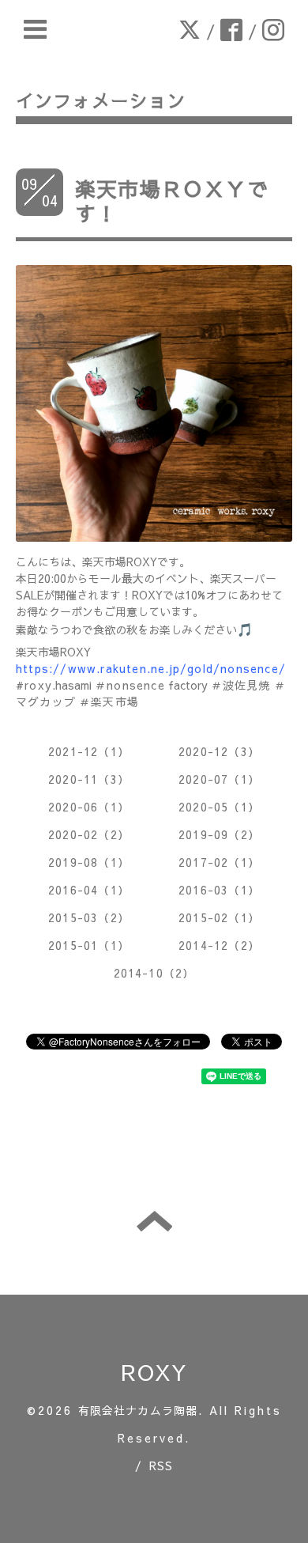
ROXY (154, 1371)
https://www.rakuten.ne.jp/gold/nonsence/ (151, 668)
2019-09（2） (219, 834)
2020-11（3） (89, 779)
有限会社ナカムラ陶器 (138, 1410)
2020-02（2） (89, 834)
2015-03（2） (89, 917)
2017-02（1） (219, 862)
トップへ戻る (154, 1221)
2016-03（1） (219, 890)
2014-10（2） (154, 973)
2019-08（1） (89, 862)
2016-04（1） (89, 890)
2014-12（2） (219, 945)
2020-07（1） (219, 779)
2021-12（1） (89, 751)
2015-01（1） (89, 945)
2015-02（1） (219, 917)
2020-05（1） (219, 807)
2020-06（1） (89, 807)
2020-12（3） (219, 751)
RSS (161, 1465)
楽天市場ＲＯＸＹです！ (172, 200)
